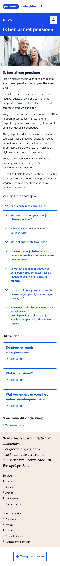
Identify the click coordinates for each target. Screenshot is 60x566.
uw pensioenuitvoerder (32, 103)
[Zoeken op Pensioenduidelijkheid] (53, 20)
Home (9, 20)
